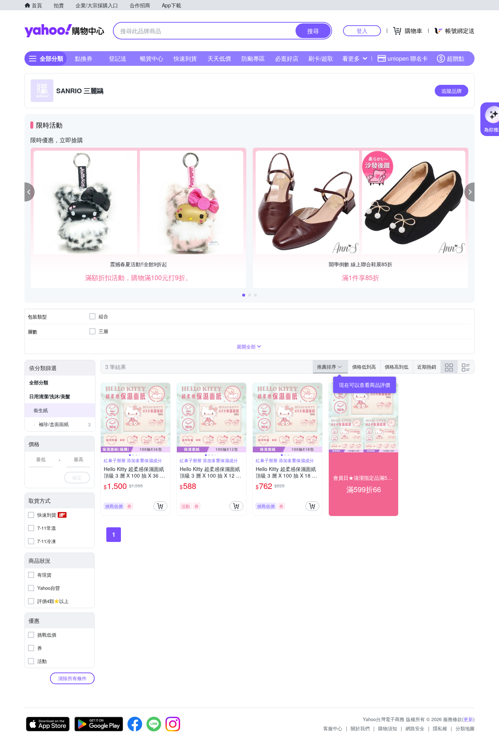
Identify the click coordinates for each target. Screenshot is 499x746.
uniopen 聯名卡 (408, 58)
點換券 (83, 58)
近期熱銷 (426, 366)
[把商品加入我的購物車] (160, 506)
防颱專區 (253, 58)
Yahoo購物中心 (64, 30)
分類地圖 (465, 728)
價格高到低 (396, 366)
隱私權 (440, 728)
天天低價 (219, 58)
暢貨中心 (151, 58)
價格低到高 (364, 366)
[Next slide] (165, 417)
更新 (468, 719)
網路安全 (414, 728)
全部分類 (38, 382)
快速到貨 (185, 58)
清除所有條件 (72, 678)
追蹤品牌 (451, 90)
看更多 (351, 58)
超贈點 (455, 58)
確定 (77, 477)
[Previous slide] (105, 417)
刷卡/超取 (320, 58)
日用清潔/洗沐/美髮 (49, 396)
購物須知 (387, 728)
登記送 (117, 58)
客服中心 (332, 728)
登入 (362, 30)
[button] (29, 191)
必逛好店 (286, 58)
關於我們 (360, 728)
